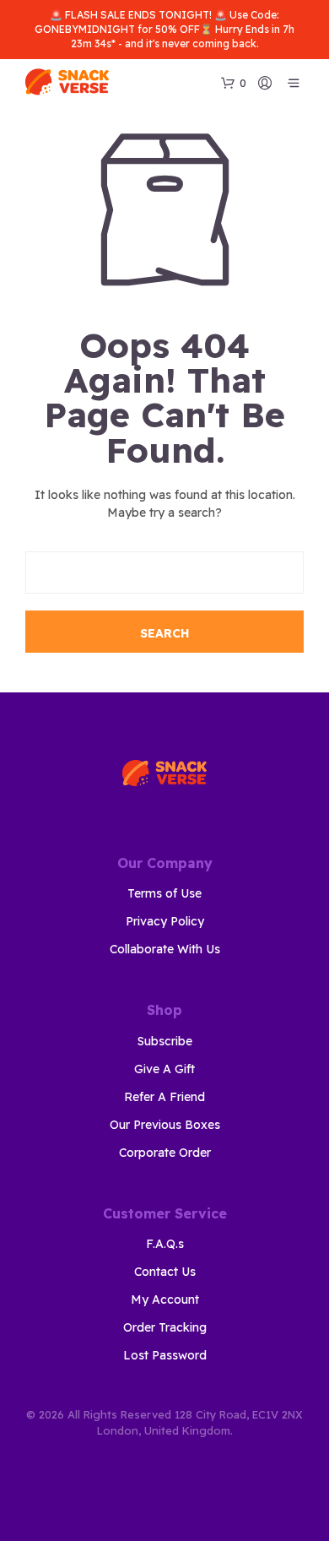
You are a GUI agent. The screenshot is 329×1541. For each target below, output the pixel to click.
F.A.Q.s (165, 1243)
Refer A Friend (164, 1096)
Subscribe (165, 1041)
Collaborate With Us (165, 949)
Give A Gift (164, 1069)
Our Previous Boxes (165, 1124)
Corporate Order (165, 1152)
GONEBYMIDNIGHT (85, 29)
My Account (165, 1299)
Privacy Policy (165, 921)
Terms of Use (164, 893)
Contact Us (165, 1271)
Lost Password (165, 1355)
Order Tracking (165, 1327)
